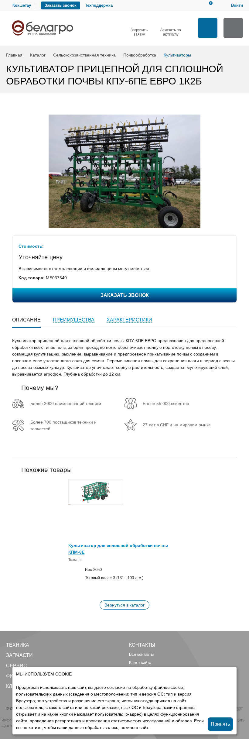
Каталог (38, 55)
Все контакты (141, 654)
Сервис (16, 665)
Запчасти (19, 655)
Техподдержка (99, 5)
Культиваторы (177, 55)
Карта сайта (140, 662)
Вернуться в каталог (124, 605)
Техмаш (75, 560)
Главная (14, 55)
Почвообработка (139, 55)
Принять (220, 724)
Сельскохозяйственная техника (84, 55)
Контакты (142, 645)
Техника (17, 645)
